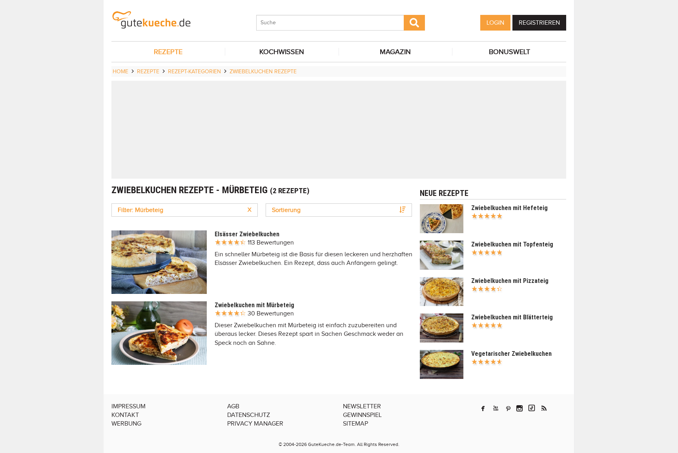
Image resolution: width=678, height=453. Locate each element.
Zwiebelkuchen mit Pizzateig (510, 280)
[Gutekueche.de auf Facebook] (483, 408)
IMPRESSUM (128, 406)
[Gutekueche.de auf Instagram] (519, 408)
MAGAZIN (395, 52)
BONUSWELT (509, 52)
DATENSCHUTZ (248, 415)
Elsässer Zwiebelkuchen (247, 234)
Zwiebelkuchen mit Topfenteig (512, 244)
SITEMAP (355, 423)
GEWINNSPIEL (362, 415)
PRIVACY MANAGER (255, 423)
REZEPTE (168, 52)
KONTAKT (125, 415)
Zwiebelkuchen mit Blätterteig (512, 317)
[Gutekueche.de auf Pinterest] (508, 408)
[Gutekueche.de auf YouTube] (495, 408)
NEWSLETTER (362, 406)
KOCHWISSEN (281, 52)
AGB (233, 406)
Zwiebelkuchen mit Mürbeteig (254, 305)
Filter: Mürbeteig (185, 210)
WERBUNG (126, 423)
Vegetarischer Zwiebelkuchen (511, 353)
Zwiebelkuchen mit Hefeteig (509, 208)
